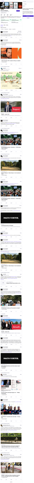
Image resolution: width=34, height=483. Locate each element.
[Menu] (21, 11)
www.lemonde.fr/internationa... (5, 459)
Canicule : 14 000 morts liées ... (5, 461)
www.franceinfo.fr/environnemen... (12, 430)
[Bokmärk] (16, 37)
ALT (20, 88)
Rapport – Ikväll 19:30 (4, 100)
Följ (18, 10)
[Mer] (21, 37)
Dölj (20, 72)
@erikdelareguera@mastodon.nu (4, 11)
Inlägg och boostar (3, 27)
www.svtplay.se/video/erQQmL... (5, 98)
